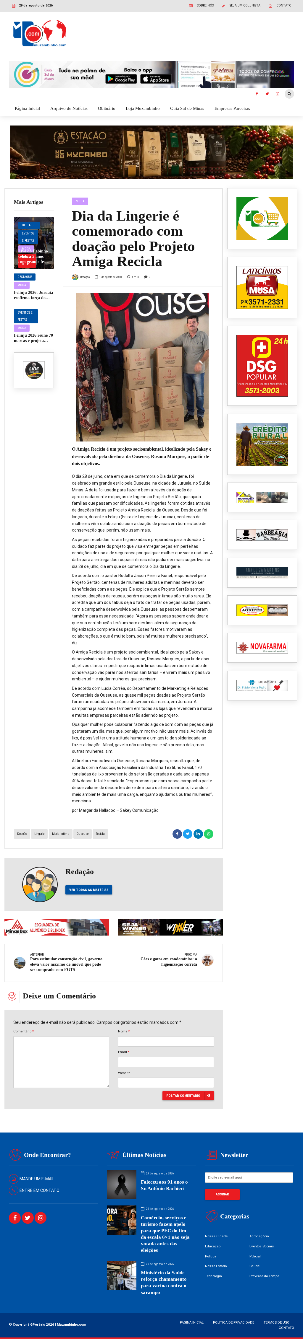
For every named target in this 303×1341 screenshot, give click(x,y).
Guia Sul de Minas (187, 108)
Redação (85, 276)
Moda (21, 285)
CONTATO (286, 1328)
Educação (212, 1246)
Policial (255, 1256)
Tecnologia (213, 1276)
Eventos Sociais (261, 1246)
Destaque (29, 225)
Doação (22, 834)
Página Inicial (27, 108)
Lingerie (39, 834)
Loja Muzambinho (143, 108)
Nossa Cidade (216, 1236)
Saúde (254, 1266)
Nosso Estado (216, 1266)
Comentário (23, 1031)
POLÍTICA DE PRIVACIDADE (233, 1322)
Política (210, 1256)
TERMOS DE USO (276, 1322)
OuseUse (82, 834)
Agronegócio (259, 1236)
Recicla (100, 834)
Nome (124, 1031)
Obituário (106, 108)
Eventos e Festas (28, 237)
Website (124, 1073)
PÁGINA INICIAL (192, 1322)
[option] (142, 367)
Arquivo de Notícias (69, 108)
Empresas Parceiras (232, 108)
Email (123, 1052)
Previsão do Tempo (264, 1276)
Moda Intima (60, 834)
